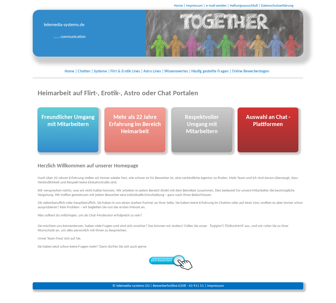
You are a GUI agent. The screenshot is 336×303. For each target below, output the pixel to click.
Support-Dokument (227, 226)
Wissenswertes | (177, 71)
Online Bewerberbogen (250, 71)
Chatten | (85, 71)
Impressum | (195, 6)
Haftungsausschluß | (245, 6)
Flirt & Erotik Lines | (126, 71)
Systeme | (102, 71)
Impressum (215, 286)
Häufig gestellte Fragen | (211, 71)
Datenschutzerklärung (277, 6)
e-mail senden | (217, 6)
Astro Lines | (153, 71)
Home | (179, 6)
